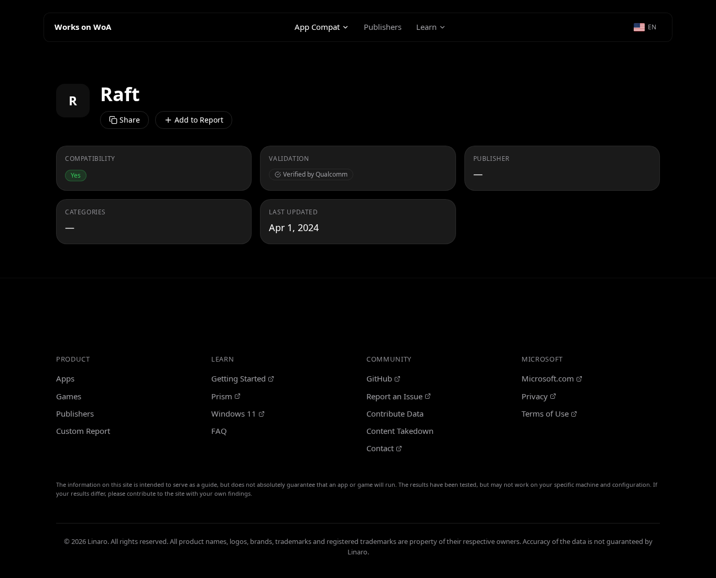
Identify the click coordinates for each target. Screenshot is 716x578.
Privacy (535, 396)
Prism (221, 396)
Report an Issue (394, 396)
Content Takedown (399, 431)
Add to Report (199, 120)
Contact (380, 448)
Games (68, 396)
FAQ (219, 431)
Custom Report (83, 431)
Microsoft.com (548, 378)
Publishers (383, 26)
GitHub (379, 378)
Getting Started (238, 378)
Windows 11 (233, 413)
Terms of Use (545, 413)
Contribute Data (395, 413)
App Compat (317, 26)
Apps (65, 378)
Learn (426, 26)
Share (130, 120)
